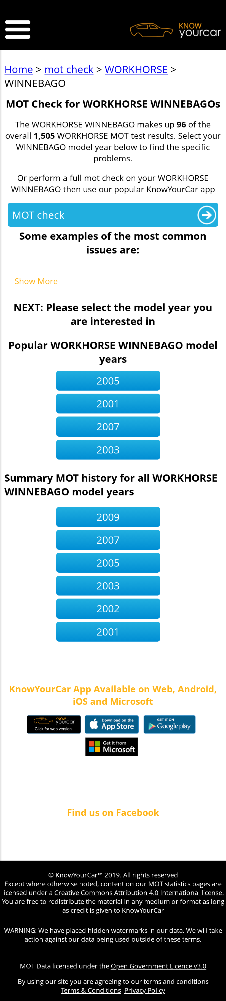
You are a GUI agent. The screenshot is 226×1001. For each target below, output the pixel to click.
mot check (68, 69)
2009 (108, 517)
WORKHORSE (136, 69)
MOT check (38, 215)
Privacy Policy (144, 990)
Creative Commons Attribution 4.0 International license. (139, 892)
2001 (108, 403)
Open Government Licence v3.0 (158, 966)
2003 (108, 450)
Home (18, 69)
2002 (108, 608)
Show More (36, 281)
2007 (108, 426)
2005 (108, 381)
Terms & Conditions (91, 990)
